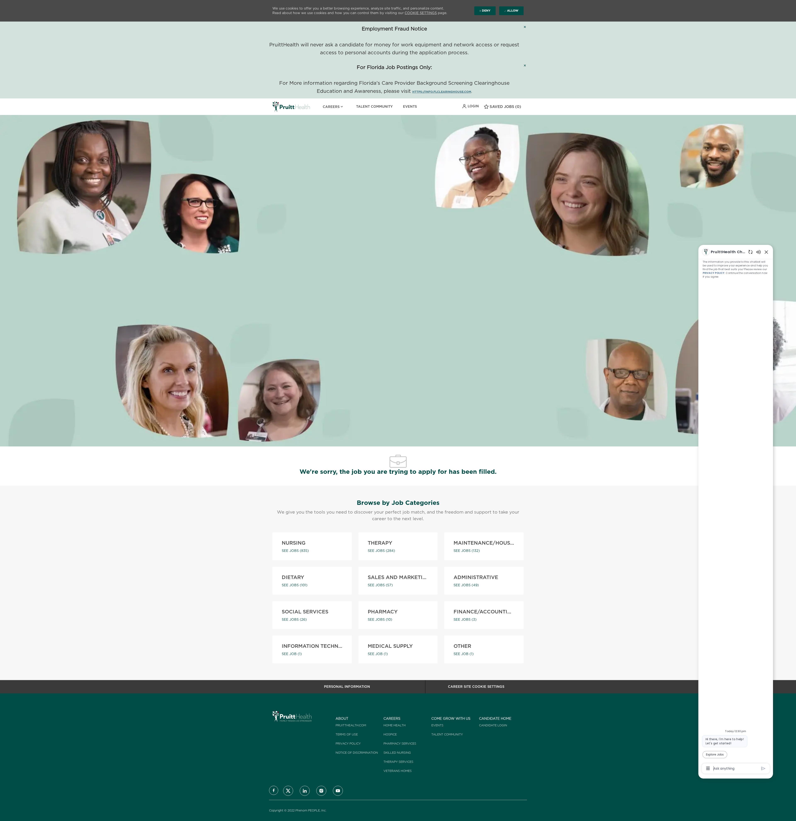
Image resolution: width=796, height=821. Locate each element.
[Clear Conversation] (750, 252)
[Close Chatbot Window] (766, 252)
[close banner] (525, 27)
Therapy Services (398, 761)
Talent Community (374, 107)
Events (410, 107)
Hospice (390, 734)
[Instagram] (321, 791)
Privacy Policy (348, 743)
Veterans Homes (397, 771)
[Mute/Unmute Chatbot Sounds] (758, 252)
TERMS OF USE (347, 734)
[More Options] (708, 768)
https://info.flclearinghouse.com (441, 91)
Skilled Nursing (397, 752)
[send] (763, 768)
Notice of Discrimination (357, 752)
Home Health (394, 725)
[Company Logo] (282, 107)
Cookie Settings (421, 13)
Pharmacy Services (399, 743)
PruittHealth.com (351, 725)
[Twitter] (288, 791)
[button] (470, 106)
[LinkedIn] (305, 791)
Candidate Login (493, 725)
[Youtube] (338, 791)
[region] (735, 510)
